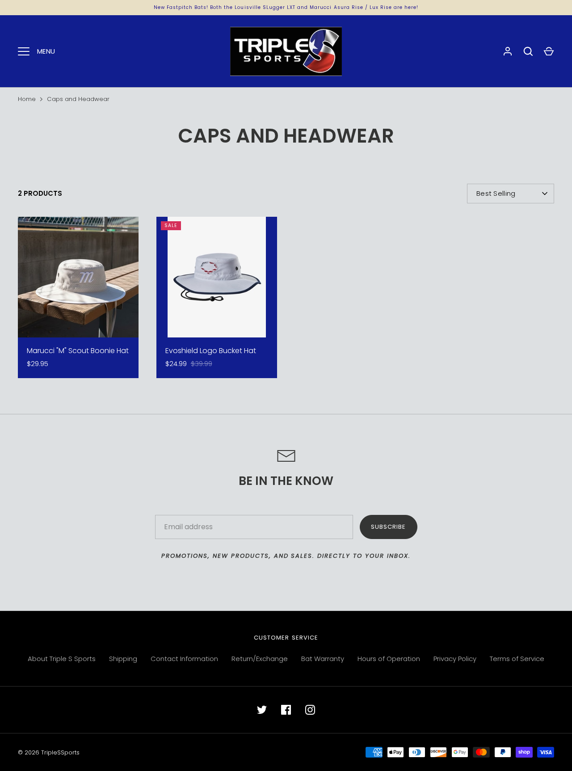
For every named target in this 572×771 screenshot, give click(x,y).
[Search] (528, 51)
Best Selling (496, 193)
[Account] (507, 51)
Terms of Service (517, 658)
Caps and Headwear (78, 99)
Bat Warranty (322, 658)
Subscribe (388, 526)
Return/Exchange (259, 658)
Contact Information (184, 658)
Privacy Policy (454, 658)
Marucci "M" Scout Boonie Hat (78, 350)
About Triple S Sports (62, 658)
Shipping (123, 658)
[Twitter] (262, 710)
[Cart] (549, 51)
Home (27, 99)
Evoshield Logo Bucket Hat (210, 350)
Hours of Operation (389, 658)
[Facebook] (286, 710)
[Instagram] (310, 710)
